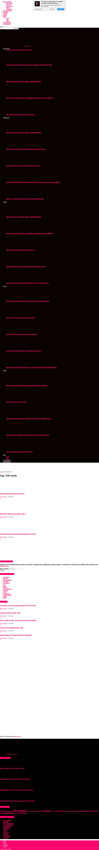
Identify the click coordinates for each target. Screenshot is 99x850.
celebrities (31, 811)
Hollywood (9, 6)
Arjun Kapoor (10, 811)
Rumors (1, 813)
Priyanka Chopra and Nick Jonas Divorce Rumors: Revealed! (25, 149)
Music (8, 8)
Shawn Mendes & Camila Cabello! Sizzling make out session (17, 801)
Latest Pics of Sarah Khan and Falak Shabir (20, 318)
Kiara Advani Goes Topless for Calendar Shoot (21, 334)
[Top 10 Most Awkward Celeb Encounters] (16, 448)
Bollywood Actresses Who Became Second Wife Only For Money (27, 385)
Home (1, 471)
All (7, 50)
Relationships (7, 11)
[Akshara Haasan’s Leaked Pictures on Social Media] (4, 776)
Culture (8, 5)
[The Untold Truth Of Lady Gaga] (16, 399)
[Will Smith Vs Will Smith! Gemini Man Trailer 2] (14, 511)
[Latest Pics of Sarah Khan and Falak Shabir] (14, 315)
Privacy (5, 846)
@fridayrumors (17, 736)
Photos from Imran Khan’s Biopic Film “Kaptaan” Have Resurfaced (27, 301)
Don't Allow (52, 9)
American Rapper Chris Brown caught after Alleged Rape (16, 635)
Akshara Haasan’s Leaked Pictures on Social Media (15, 779)
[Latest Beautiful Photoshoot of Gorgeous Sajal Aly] (14, 348)
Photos (5, 14)
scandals (23, 813)
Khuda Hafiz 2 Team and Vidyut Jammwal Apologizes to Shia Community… (30, 98)
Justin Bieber (53, 811)
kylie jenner (72, 811)
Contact (5, 843)
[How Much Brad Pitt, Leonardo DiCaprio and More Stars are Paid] (12, 531)
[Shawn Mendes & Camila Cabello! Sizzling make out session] (4, 798)
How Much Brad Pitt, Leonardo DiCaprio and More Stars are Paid (18, 534)
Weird (8, 21)
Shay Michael (3, 496)
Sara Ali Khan (16, 813)
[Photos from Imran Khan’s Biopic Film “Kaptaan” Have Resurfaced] (14, 298)
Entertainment (7, 2)
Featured (5, 582)
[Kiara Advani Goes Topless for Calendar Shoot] (14, 331)
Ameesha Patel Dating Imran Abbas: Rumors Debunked (23, 81)
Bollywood (9, 3)
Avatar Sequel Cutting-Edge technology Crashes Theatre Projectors (29, 65)
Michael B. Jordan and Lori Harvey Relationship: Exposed (24, 199)
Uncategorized (7, 595)
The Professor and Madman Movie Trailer (11, 628)
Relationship (94, 811)
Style (8, 18)
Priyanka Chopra (79, 811)
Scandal (5, 12)
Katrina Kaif (59, 811)
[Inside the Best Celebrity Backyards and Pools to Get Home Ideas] (16, 432)
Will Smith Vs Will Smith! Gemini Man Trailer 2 (13, 514)
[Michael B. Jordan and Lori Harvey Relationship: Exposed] (14, 196)
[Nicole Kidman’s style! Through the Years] (4, 766)
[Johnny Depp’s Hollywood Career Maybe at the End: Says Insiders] (14, 280)
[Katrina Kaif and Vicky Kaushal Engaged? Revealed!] (14, 162)
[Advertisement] (49, 467)
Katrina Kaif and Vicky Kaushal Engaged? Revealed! (23, 166)
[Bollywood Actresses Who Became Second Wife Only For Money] (16, 382)
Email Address (4, 569)
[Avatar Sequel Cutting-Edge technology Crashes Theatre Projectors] (14, 62)
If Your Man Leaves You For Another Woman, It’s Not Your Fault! (18, 605)
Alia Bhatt (3, 811)
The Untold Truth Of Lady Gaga (16, 402)
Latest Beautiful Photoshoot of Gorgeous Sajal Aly (23, 351)
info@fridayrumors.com (12, 754)
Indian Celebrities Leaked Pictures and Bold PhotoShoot (16, 790)
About (4, 842)
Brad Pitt (27, 811)
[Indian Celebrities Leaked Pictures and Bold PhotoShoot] (4, 787)
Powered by (37, 9)
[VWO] (40, 9)
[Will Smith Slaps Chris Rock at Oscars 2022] (14, 111)
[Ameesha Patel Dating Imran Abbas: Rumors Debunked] (14, 78)
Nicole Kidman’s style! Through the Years (12, 768)
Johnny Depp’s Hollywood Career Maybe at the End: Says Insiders (27, 283)
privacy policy (4, 566)
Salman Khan (8, 813)
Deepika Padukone (37, 811)
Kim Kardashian (66, 811)
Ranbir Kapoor (87, 811)
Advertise (5, 845)
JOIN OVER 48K (7, 23)
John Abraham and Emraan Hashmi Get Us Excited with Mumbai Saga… (29, 419)
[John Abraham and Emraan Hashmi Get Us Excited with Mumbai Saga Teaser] (14, 415)
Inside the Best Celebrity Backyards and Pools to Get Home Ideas (27, 435)
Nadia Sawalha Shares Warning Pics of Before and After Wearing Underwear (31, 367)
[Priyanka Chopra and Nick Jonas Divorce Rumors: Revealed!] (14, 146)
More (4, 16)
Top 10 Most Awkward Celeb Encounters (19, 452)
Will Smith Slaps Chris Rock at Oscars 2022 (20, 115)
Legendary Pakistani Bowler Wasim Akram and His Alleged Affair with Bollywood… (33, 182)
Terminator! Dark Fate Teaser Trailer (10, 613)
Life (7, 19)
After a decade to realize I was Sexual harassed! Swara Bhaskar (18, 620)
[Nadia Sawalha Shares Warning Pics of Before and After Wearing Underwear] (14, 364)
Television (9, 9)
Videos (5, 15)
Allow (61, 9)
